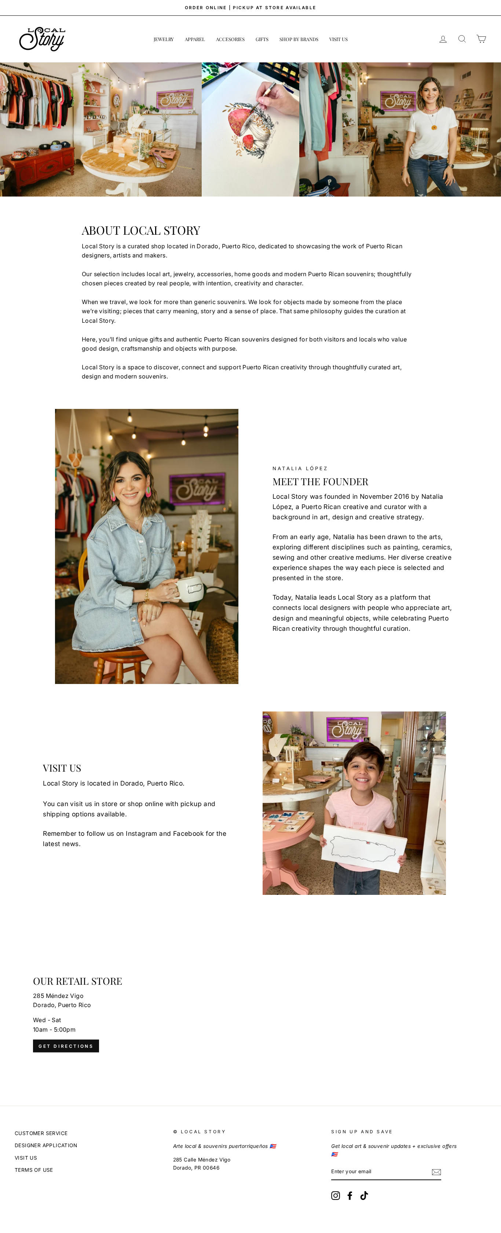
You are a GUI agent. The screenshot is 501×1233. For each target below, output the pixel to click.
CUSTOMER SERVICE (41, 1133)
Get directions (66, 1046)
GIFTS (262, 39)
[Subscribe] (436, 1172)
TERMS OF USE (34, 1170)
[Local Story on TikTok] (364, 1195)
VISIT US (338, 39)
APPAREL (195, 39)
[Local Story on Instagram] (335, 1195)
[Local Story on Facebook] (349, 1195)
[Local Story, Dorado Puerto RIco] (250, 1014)
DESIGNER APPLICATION (46, 1145)
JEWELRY (164, 39)
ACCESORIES (230, 39)
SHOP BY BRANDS (298, 39)
